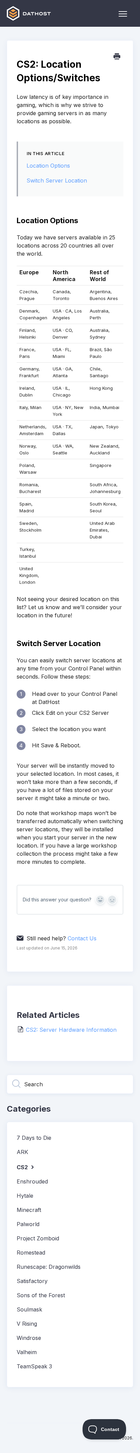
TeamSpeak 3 (34, 1366)
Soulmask (29, 1309)
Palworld (28, 1224)
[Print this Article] (116, 56)
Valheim (27, 1352)
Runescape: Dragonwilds (49, 1266)
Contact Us (82, 938)
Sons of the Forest (41, 1295)
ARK (22, 1152)
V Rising (27, 1323)
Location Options (48, 165)
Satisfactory (32, 1281)
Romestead (31, 1252)
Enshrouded (32, 1181)
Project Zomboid (38, 1238)
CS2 (23, 1167)
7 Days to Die (34, 1137)
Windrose (29, 1337)
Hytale (25, 1195)
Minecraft (29, 1209)
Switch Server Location (57, 180)
